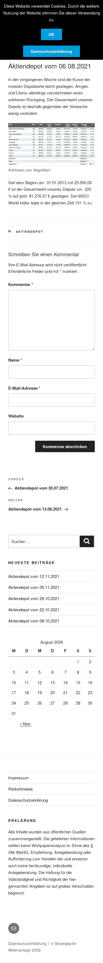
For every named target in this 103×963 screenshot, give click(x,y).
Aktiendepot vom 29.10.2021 (33, 598)
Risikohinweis (20, 789)
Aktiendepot (30, 231)
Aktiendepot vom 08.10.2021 (33, 621)
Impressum (18, 777)
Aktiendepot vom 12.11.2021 (33, 576)
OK (51, 34)
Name (15, 360)
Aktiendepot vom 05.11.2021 (33, 587)
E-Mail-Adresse (24, 388)
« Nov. (25, 723)
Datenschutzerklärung (28, 800)
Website (16, 416)
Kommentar (20, 284)
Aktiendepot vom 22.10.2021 (33, 609)
